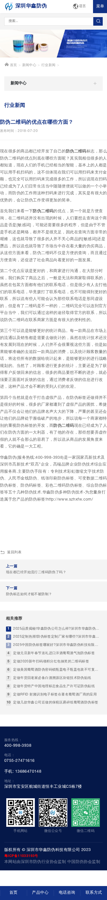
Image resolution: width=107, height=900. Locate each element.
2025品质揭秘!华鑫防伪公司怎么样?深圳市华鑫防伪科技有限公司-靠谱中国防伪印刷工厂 (57, 629)
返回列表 (14, 552)
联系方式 (94, 893)
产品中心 (40, 893)
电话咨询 (67, 893)
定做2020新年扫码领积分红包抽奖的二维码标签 (51, 662)
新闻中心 (29, 65)
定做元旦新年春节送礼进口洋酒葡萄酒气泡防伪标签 (54, 653)
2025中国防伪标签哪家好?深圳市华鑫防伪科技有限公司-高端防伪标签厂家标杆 (57, 645)
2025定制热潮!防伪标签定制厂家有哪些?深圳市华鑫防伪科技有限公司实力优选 (57, 637)
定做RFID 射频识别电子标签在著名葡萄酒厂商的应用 (55, 695)
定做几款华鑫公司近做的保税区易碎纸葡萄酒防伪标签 (55, 703)
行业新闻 (48, 65)
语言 (82, 6)
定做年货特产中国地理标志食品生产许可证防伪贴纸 (54, 686)
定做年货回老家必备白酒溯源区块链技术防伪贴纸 (52, 678)
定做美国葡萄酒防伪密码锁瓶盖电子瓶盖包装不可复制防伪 (57, 670)
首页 (13, 65)
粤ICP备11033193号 (21, 856)
